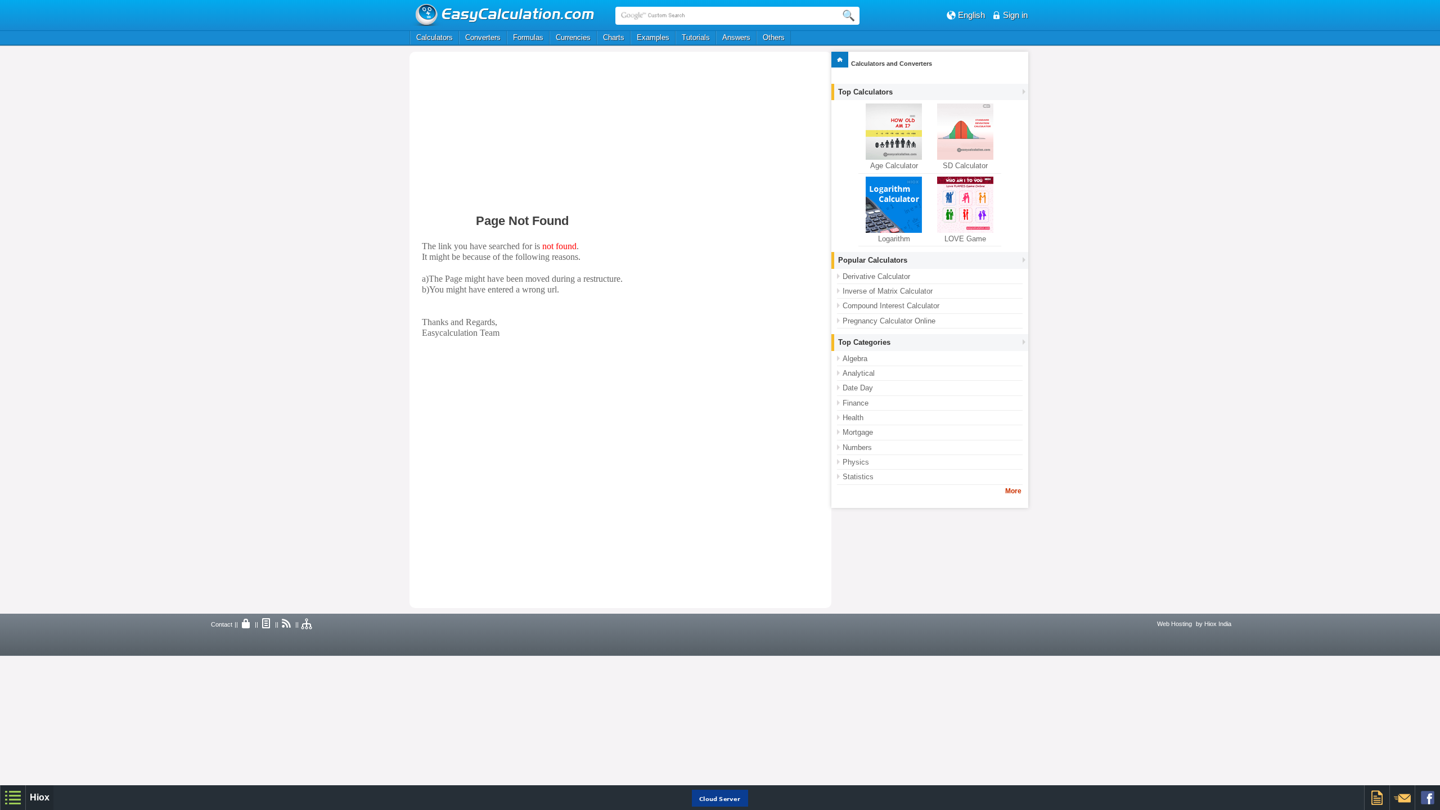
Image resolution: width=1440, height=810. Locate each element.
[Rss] (286, 624)
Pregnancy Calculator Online (889, 321)
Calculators (434, 37)
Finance (855, 403)
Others (774, 37)
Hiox (40, 797)
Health (853, 417)
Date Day (858, 388)
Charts (613, 37)
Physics (856, 462)
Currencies (573, 37)
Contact (221, 624)
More (1013, 491)
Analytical (859, 373)
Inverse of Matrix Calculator (888, 291)
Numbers (857, 447)
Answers (736, 37)
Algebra (855, 358)
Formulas (528, 37)
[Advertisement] (535, 133)
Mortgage (858, 432)
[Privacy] (246, 624)
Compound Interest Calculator (891, 306)
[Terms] (266, 624)
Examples (653, 37)
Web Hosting (1174, 623)
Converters (483, 37)
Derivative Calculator (876, 276)
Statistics (858, 476)
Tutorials (696, 37)
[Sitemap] (307, 624)
